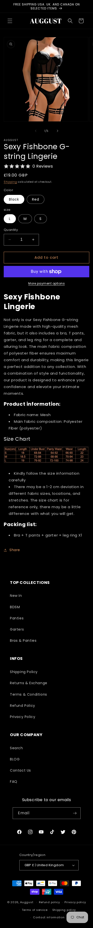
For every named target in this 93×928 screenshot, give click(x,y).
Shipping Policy (24, 671)
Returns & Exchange (28, 682)
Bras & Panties (23, 640)
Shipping (10, 182)
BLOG (15, 759)
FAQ (13, 781)
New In (16, 595)
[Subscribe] (74, 813)
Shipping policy (64, 910)
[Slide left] (35, 130)
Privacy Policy (22, 716)
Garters (17, 629)
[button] (9, 20)
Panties (17, 618)
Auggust (27, 902)
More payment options (46, 283)
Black (14, 199)
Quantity (11, 229)
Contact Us (20, 770)
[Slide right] (57, 130)
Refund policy (49, 902)
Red (35, 199)
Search (16, 748)
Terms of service (35, 910)
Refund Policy (22, 705)
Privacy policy (75, 902)
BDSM (15, 607)
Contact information (48, 917)
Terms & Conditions (28, 694)
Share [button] (14, 549)
